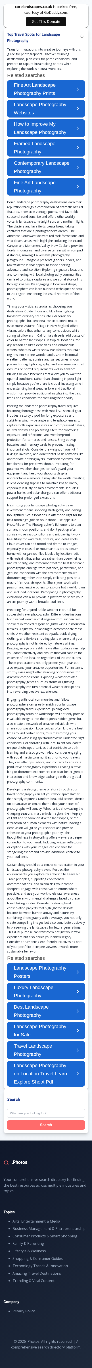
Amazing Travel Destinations (37, 1273)
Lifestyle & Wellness (29, 1250)
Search (46, 1125)
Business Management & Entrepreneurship (49, 1228)
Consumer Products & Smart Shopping (45, 1236)
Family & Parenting (28, 1243)
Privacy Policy (24, 1311)
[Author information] (82, 36)
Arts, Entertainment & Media (36, 1221)
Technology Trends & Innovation (40, 1265)
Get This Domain (46, 21)
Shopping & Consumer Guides (38, 1258)
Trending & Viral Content (33, 1280)
